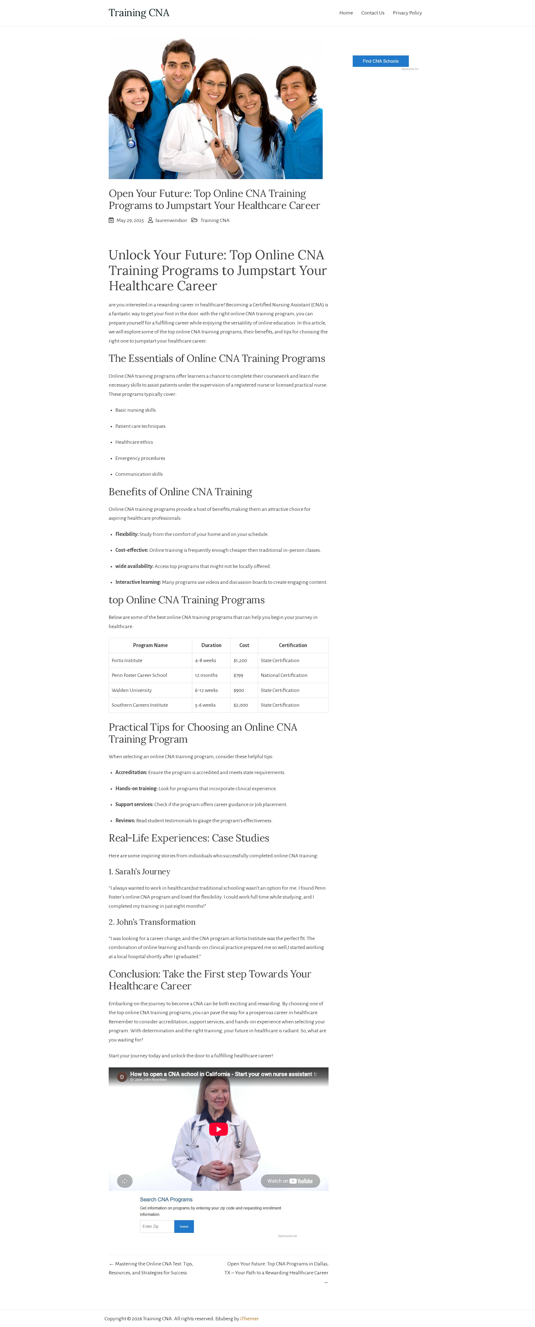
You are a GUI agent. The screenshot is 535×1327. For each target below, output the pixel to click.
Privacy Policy (407, 13)
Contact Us (373, 13)
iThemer (249, 1318)
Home (346, 13)
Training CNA (139, 12)
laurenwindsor (171, 220)
